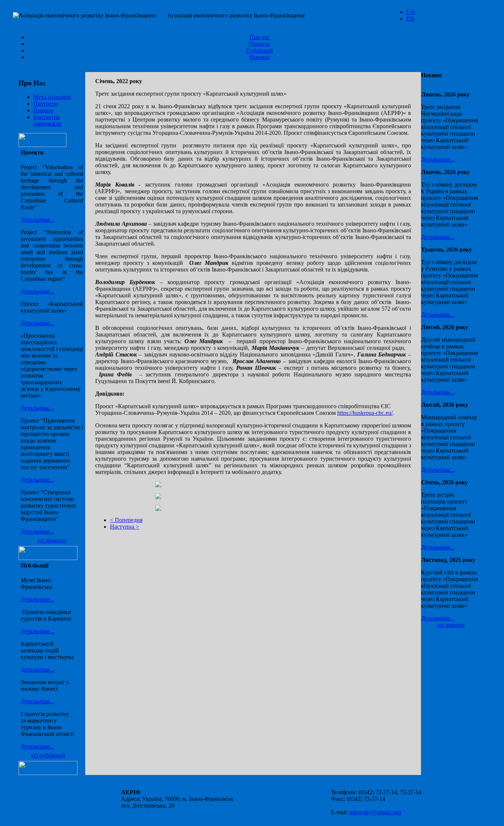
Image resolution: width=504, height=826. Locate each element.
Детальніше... (37, 219)
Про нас (259, 37)
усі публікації (48, 755)
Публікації (259, 50)
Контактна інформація (47, 120)
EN (410, 19)
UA (410, 12)
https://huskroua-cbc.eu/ (365, 413)
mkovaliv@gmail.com (375, 812)
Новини (259, 57)
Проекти (259, 44)
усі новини (451, 625)
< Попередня (126, 520)
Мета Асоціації (52, 97)
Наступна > (124, 526)
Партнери (45, 103)
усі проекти (51, 540)
